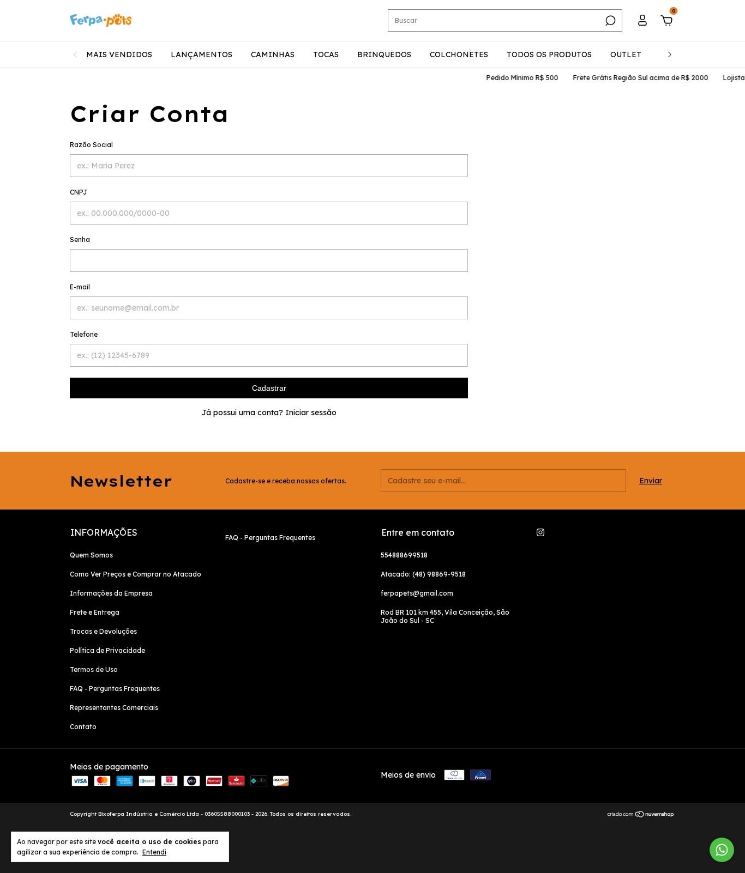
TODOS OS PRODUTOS (549, 54)
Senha (80, 239)
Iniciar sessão (311, 412)
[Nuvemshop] (641, 815)
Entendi (154, 852)
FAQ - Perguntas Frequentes (115, 688)
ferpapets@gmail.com (417, 593)
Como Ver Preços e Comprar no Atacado (135, 574)
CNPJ (78, 192)
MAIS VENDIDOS (119, 54)
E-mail (80, 287)
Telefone (84, 334)
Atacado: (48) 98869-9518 (423, 574)
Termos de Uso (94, 669)
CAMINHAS (273, 54)
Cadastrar (269, 388)
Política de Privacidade (107, 650)
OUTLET (625, 54)
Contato (83, 727)
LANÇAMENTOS (201, 54)
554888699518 (404, 555)
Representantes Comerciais (114, 708)
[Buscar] (609, 21)
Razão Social (91, 145)
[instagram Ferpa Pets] (540, 532)
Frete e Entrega (94, 612)
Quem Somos (91, 555)
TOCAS (326, 54)
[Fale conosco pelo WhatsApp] (722, 850)
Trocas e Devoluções (103, 631)
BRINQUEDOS (384, 54)
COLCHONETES (459, 54)
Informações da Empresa (111, 593)
